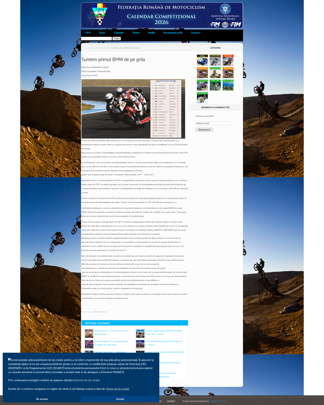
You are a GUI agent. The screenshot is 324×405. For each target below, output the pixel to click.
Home (90, 48)
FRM (88, 32)
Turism (136, 32)
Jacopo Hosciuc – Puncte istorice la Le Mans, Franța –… (111, 332)
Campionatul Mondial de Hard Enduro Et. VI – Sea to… (163, 343)
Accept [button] (120, 399)
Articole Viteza (102, 48)
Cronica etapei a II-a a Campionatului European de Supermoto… (111, 343)
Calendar (119, 32)
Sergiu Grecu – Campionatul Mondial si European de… (163, 364)
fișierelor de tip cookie (87, 380)
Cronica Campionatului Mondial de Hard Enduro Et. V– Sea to (163, 332)
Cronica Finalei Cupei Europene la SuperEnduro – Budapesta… (160, 375)
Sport (102, 32)
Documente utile (172, 32)
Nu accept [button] (42, 399)
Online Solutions (218, 401)
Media (151, 32)
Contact (195, 32)
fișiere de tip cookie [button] (117, 388)
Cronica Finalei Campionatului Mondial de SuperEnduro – (164, 354)
